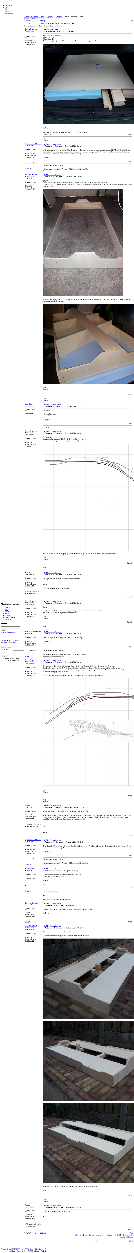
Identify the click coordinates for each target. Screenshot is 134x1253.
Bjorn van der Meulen (33, 144)
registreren (12, 642)
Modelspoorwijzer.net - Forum (34, 17)
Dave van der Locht (32, 903)
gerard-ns (28, 404)
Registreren (9, 13)
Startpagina (8, 5)
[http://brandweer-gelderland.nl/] (28, 891)
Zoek (6, 9)
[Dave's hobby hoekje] (28, 922)
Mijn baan (59, 17)
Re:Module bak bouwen (52, 144)
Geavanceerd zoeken (8, 632)
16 (37, 21)
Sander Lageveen (31, 29)
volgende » (33, 18)
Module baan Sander (51, 29)
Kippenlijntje (29, 868)
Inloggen (8, 11)
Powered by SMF (7, 1249)
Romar (27, 572)
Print (131, 21)
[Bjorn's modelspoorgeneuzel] (28, 168)
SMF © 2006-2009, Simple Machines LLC (30, 1249)
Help (6, 7)
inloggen (4, 642)
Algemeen (49, 17)
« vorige (26, 18)
